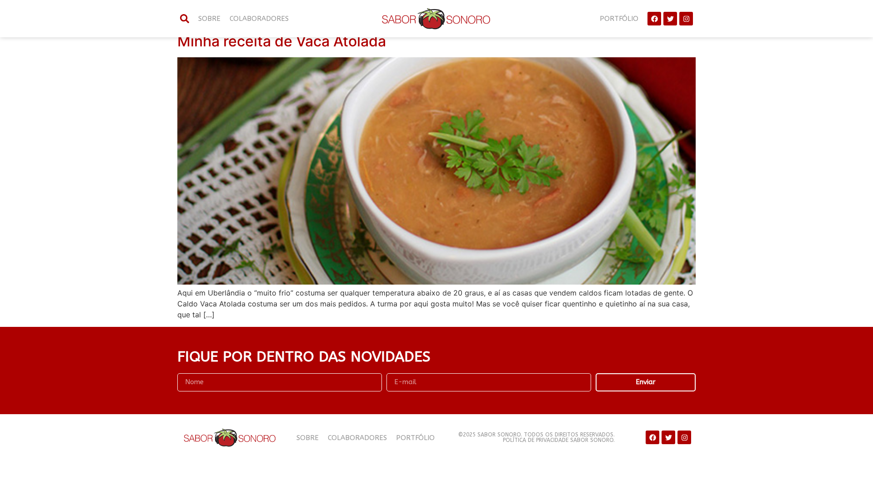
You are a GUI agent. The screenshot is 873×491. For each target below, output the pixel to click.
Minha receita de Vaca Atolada (281, 41)
